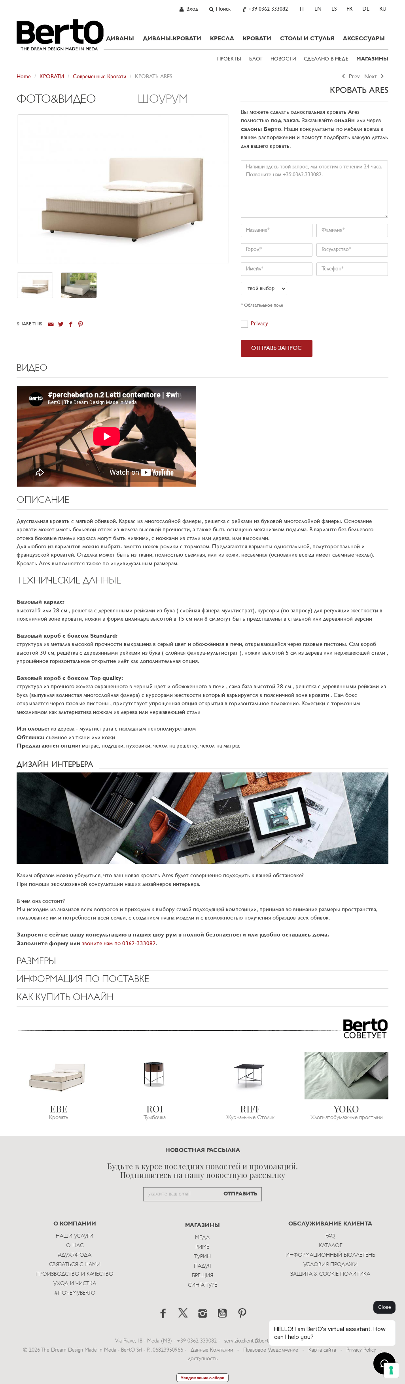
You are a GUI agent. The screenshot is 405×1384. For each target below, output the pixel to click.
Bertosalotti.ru (60, 35)
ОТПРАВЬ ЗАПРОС (276, 348)
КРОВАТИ (257, 39)
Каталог (330, 1246)
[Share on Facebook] (71, 324)
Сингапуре (202, 1285)
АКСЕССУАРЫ (364, 39)
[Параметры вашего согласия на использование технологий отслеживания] (391, 1370)
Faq (330, 1236)
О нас (74, 1246)
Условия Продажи (330, 1265)
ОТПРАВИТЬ (240, 1194)
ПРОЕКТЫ (229, 59)
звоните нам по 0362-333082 (119, 944)
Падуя (202, 1266)
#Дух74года (74, 1255)
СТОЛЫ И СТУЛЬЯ (307, 39)
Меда (202, 1238)
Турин (202, 1257)
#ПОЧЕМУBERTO (74, 1293)
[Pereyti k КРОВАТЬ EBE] (59, 1075)
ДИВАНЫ (120, 39)
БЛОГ (256, 59)
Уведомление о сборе (202, 1377)
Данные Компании (212, 1350)
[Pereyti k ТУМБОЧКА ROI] (155, 1075)
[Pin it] (80, 324)
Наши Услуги (74, 1236)
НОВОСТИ (283, 59)
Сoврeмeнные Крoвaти (99, 77)
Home (24, 77)
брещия (202, 1276)
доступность (203, 1359)
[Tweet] (61, 324)
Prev (353, 77)
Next (371, 77)
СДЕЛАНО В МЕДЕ (326, 59)
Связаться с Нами (74, 1265)
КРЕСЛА (222, 39)
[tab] (77, 103)
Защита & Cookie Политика (330, 1274)
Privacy (259, 324)
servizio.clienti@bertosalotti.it (256, 1341)
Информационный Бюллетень (330, 1255)
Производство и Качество (75, 1274)
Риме (202, 1247)
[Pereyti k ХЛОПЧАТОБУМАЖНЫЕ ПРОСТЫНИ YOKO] (347, 1075)
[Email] (51, 324)
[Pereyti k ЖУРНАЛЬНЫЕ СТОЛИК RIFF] (250, 1075)
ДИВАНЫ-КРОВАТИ (172, 39)
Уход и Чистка (74, 1284)
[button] (202, 370)
